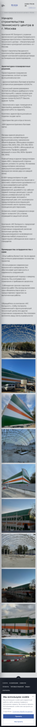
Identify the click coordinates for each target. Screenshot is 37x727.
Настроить (18, 722)
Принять (18, 716)
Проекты (6, 686)
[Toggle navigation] (3, 5)
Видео (27, 686)
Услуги (5, 683)
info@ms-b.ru (32, 7)
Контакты (6, 690)
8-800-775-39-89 (30, 5)
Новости (23, 683)
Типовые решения (17, 686)
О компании (13, 683)
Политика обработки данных (22, 711)
